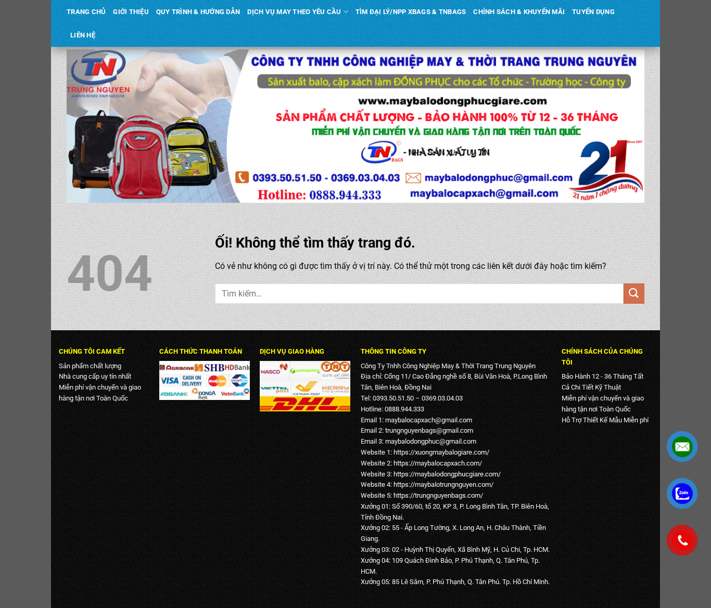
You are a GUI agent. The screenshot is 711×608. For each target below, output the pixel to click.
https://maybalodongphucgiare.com (445, 474)
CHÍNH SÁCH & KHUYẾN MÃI (519, 12)
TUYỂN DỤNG (593, 12)
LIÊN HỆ (82, 35)
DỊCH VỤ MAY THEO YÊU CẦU (294, 12)
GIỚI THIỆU (131, 12)
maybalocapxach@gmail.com (428, 420)
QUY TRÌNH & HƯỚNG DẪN (198, 12)
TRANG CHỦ (86, 12)
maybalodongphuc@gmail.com (430, 441)
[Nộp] (634, 293)
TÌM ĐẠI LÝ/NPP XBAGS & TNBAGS (410, 12)
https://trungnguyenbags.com (436, 495)
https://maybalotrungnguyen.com (442, 484)
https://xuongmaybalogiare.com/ (441, 452)
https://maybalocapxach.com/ (437, 463)
